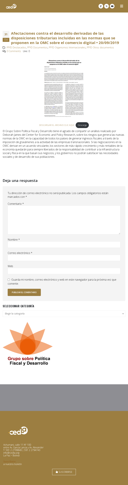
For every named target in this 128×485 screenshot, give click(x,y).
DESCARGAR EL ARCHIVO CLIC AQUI (56, 125)
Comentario (16, 204)
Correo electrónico (20, 253)
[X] (106, 6)
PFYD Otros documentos (100, 47)
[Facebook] (100, 6)
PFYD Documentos (37, 47)
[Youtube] (112, 6)
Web (10, 266)
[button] (121, 6)
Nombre (14, 239)
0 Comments (14, 51)
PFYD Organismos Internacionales (67, 47)
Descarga (82, 125)
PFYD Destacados (16, 47)
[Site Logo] (11, 6)
